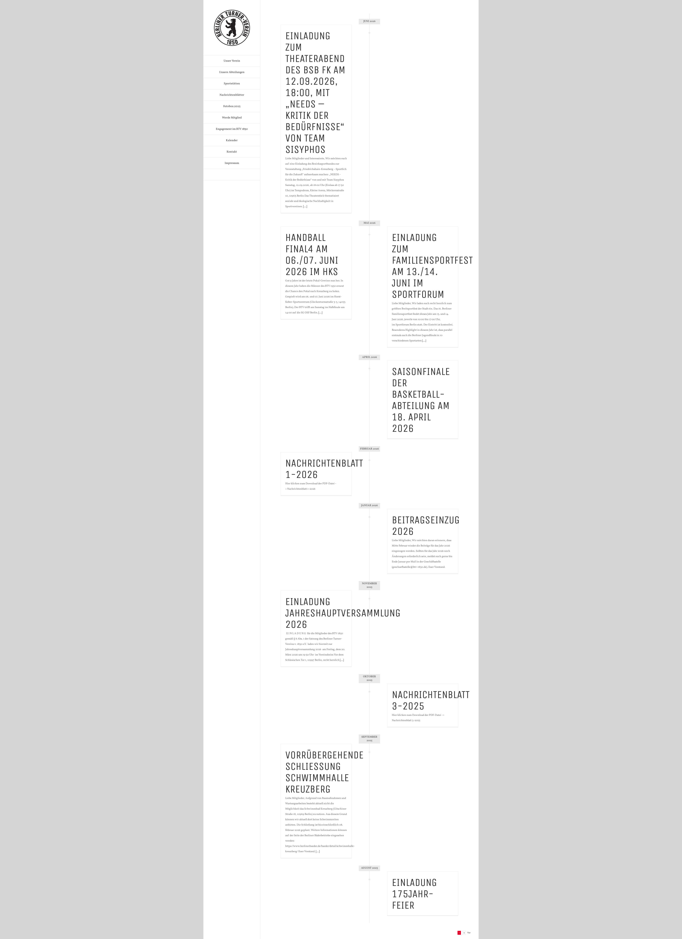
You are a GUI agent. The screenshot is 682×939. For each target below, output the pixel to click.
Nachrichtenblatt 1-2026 (324, 469)
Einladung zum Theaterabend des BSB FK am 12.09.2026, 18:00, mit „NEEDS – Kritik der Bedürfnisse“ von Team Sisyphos (315, 92)
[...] (305, 206)
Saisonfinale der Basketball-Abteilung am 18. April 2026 (421, 400)
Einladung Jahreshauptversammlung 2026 (342, 613)
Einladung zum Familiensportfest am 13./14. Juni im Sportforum (432, 266)
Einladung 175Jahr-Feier (414, 893)
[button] (231, 174)
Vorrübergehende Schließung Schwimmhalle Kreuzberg (324, 772)
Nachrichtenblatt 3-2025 (431, 700)
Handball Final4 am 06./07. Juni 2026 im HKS (311, 254)
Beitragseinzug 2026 (426, 526)
